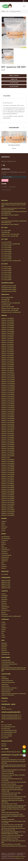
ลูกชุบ (3, 640)
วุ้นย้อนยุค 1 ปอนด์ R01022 (7, 357)
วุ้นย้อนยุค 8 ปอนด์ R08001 (7, 495)
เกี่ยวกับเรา (3, 853)
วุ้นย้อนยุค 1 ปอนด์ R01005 (7, 325)
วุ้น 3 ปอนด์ (4, 264)
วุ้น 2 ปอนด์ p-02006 (6, 253)
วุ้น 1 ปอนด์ (4, 227)
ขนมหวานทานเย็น (5, 674)
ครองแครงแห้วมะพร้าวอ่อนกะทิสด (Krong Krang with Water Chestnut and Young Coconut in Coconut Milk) (13, 205)
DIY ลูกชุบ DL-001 (5, 728)
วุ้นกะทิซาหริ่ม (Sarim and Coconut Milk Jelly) (12, 824)
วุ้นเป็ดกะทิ (3, 544)
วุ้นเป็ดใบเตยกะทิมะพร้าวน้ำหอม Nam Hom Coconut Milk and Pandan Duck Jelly (13, 829)
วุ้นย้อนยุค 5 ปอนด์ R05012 (7, 480)
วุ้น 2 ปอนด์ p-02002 (6, 246)
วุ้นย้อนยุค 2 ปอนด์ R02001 (7, 413)
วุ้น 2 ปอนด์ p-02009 (6, 259)
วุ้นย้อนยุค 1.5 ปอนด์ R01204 (8, 379)
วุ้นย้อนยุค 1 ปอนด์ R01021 (7, 355)
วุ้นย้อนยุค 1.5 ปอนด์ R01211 (7, 392)
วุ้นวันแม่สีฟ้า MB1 (5, 232)
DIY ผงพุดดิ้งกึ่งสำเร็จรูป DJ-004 (9, 732)
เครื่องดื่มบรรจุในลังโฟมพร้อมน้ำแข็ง (10, 712)
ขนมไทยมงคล (5, 619)
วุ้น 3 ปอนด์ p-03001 (6, 266)
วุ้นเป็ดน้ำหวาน (4, 561)
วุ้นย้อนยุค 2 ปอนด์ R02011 (7, 431)
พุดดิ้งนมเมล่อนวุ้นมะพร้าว (7, 680)
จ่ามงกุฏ (3, 637)
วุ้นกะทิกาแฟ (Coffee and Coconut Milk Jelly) (12, 835)
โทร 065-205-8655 (14, 83)
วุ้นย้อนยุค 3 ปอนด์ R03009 (7, 456)
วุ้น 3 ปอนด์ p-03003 (6, 276)
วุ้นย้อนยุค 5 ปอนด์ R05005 (7, 467)
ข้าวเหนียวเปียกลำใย (5, 660)
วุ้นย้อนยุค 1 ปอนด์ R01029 (7, 370)
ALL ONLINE (4, 749)
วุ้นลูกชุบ (3, 530)
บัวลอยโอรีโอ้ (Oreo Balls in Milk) (9, 795)
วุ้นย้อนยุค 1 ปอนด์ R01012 (7, 338)
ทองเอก (3, 626)
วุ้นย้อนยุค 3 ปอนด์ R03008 (7, 454)
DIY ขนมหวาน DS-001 (6, 725)
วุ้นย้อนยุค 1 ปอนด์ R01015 (7, 344)
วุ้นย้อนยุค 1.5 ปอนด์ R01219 (7, 407)
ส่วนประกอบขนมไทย (6, 741)
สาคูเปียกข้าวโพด (5, 758)
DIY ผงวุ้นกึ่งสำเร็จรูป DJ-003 (8, 726)
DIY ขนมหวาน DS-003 (6, 736)
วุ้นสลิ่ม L (3, 542)
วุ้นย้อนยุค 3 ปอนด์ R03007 (7, 452)
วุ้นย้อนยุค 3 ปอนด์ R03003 (7, 444)
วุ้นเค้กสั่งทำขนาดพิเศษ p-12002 (8, 291)
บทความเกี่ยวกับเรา (11, 853)
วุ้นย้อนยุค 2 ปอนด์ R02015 (7, 439)
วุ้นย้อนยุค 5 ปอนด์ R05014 (7, 483)
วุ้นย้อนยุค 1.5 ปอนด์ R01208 (8, 387)
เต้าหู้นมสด (3, 677)
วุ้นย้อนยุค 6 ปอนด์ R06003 (7, 515)
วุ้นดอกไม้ (3, 529)
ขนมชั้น (3, 635)
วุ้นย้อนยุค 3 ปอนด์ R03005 (7, 448)
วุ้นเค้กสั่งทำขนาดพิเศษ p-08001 (8, 289)
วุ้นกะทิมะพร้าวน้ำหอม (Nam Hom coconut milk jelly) (13, 782)
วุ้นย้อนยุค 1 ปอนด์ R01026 (7, 365)
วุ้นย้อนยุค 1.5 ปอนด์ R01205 (8, 381)
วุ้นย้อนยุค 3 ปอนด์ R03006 (7, 450)
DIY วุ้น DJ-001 (4, 738)
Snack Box (5, 571)
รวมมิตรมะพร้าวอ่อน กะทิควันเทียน (9, 688)
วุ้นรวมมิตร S (4, 551)
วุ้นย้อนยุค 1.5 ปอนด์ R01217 (7, 404)
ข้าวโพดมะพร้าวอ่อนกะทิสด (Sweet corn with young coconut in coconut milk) (13, 209)
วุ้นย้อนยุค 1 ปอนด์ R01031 (7, 506)
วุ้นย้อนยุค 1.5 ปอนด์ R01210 (7, 391)
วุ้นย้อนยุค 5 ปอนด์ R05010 (7, 476)
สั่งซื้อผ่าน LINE (14, 79)
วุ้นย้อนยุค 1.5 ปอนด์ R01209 (8, 389)
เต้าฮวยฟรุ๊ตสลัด (5, 678)
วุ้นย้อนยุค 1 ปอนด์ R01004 (7, 324)
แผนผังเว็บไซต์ (19, 854)
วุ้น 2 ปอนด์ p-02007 (6, 255)
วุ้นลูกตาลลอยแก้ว (5, 686)
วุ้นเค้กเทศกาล (5, 294)
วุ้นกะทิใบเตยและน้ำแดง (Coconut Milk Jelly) (11, 798)
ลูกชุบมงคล (4, 603)
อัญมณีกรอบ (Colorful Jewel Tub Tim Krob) (11, 826)
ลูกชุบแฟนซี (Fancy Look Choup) (9, 804)
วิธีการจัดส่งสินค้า (12, 186)
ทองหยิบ (3, 622)
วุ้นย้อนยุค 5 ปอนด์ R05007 (7, 470)
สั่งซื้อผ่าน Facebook (14, 75)
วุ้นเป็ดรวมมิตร (4, 559)
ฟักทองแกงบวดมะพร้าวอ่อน (7, 773)
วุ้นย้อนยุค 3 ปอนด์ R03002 (7, 443)
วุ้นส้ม (2, 546)
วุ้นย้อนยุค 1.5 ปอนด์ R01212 (7, 394)
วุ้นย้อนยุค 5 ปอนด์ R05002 (7, 461)
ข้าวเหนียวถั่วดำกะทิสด (6, 777)
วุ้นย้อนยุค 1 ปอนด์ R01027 (7, 366)
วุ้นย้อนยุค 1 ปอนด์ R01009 (7, 333)
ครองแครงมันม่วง (5, 666)
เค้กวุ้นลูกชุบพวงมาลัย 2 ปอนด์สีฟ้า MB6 (10, 244)
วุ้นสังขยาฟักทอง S (5, 549)
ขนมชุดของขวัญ (5, 577)
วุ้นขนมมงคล (4, 527)
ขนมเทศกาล (4, 591)
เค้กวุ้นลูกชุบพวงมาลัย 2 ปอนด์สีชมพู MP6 (11, 260)
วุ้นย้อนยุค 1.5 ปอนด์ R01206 (8, 383)
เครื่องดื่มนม (4, 698)
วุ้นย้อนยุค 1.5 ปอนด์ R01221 (7, 411)
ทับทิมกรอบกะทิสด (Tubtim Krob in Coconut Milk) (13, 759)
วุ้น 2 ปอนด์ (4, 239)
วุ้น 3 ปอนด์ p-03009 (6, 279)
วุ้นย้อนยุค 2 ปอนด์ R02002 (7, 415)
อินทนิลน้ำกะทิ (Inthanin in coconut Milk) (11, 844)
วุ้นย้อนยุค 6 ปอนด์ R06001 (7, 485)
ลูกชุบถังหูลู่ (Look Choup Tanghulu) (9, 215)
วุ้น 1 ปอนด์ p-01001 (6, 230)
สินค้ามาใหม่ (4, 200)
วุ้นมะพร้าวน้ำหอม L (5, 536)
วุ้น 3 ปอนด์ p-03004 (6, 268)
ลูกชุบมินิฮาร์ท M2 (5, 301)
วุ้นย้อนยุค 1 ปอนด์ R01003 (7, 322)
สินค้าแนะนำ (4, 218)
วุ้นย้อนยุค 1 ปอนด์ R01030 (7, 372)
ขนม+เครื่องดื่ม (4, 574)
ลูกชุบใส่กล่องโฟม (5, 607)
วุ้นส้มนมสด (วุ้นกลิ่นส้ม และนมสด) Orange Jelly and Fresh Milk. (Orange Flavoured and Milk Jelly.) (13, 806)
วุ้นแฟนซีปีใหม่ (4, 595)
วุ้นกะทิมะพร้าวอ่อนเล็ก (6, 555)
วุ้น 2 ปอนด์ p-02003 (6, 247)
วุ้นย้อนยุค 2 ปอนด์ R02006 (7, 422)
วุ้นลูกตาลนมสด (4, 684)
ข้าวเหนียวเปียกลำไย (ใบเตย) (7, 662)
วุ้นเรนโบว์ (3, 568)
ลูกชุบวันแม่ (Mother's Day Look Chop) (10, 752)
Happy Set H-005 (5, 580)
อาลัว (2, 633)
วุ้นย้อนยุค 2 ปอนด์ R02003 (7, 417)
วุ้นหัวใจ (3, 523)
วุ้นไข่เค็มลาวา (4, 608)
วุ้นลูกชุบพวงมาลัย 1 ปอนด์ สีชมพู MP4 (10, 234)
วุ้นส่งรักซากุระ (4, 614)
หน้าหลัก (3, 11)
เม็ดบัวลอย (3, 744)
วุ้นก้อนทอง (4, 566)
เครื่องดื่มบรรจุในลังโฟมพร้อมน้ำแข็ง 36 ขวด (11, 719)
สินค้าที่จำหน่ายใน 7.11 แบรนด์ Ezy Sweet (12, 755)
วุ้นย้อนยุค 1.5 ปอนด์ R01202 (8, 376)
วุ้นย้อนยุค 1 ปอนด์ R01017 (7, 348)
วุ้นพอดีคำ (4, 518)
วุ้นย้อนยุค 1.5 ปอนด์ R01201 (7, 374)
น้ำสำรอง (3, 707)
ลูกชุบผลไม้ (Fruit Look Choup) (8, 784)
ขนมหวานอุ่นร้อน (5, 657)
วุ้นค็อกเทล (3, 521)
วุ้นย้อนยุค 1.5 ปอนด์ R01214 (7, 398)
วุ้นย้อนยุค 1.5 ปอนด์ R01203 (8, 378)
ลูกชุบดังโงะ (4, 601)
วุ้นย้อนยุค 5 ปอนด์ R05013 (7, 482)
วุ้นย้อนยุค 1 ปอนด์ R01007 (7, 329)
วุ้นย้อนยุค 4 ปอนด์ (5, 457)
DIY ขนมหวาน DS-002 (14, 145)
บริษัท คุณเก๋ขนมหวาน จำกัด (17, 856)
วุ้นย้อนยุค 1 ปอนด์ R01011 (7, 337)
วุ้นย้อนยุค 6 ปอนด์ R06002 (7, 487)
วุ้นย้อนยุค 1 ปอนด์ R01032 (7, 508)
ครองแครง (3, 746)
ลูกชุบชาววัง (4, 605)
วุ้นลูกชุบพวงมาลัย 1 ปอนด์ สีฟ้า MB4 (9, 236)
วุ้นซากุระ (3, 525)
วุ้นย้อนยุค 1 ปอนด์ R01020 (7, 353)
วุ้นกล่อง (3, 534)
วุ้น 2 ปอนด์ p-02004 (6, 249)
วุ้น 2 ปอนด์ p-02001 (6, 242)
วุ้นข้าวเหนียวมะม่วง (5, 610)
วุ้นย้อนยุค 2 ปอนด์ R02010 (7, 430)
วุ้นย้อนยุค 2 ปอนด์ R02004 (7, 418)
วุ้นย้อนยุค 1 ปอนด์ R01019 (7, 351)
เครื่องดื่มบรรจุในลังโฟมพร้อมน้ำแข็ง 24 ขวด (11, 717)
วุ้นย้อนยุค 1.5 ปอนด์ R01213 (7, 396)
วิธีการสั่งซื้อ (4, 186)
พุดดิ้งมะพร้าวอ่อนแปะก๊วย (7, 690)
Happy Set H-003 (5, 586)
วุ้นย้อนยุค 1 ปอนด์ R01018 (7, 350)
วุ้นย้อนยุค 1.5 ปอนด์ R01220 (8, 409)
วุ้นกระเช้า (3, 564)
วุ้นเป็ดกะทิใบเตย (5, 557)
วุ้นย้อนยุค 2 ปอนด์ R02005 (7, 420)
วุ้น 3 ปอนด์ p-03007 (6, 274)
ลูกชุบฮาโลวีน (4, 599)
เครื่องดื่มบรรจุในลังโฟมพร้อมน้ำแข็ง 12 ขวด (11, 715)
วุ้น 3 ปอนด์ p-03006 (6, 272)
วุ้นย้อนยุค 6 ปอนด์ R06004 (7, 489)
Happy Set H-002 (5, 584)
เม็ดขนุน (3, 631)
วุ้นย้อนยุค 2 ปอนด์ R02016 (7, 513)
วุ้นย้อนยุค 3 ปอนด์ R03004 (7, 446)
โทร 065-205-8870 (14, 86)
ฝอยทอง (3, 629)
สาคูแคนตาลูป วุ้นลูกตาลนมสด (8, 682)
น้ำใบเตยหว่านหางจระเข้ (6, 709)
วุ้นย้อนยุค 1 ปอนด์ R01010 (7, 335)
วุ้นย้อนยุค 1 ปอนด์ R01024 (7, 361)
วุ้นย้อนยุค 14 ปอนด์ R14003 (7, 504)
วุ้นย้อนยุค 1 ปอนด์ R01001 (7, 318)
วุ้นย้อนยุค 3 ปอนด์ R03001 (7, 441)
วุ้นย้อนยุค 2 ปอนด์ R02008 (7, 426)
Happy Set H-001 (5, 582)
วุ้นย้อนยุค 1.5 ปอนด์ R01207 (8, 385)
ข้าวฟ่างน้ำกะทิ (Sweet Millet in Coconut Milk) (12, 786)
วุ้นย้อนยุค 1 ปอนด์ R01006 (7, 327)
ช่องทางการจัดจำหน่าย (6, 189)
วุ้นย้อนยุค (4, 315)
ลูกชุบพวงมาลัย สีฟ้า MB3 (7, 297)
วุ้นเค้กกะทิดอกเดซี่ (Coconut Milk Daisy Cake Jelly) (13, 796)
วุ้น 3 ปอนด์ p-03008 (6, 278)
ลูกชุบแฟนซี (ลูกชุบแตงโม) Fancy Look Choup (12, 814)
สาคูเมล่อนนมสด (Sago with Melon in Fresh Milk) (13, 775)
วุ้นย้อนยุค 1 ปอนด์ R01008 (7, 331)
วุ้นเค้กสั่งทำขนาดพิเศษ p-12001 (8, 287)
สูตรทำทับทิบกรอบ (21, 853)
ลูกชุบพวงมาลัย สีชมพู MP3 (7, 306)
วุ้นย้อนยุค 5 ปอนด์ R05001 (7, 459)
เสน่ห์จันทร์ (3, 628)
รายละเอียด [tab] (6, 96)
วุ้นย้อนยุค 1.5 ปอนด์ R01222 (8, 509)
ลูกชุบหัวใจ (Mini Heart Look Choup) (10, 812)
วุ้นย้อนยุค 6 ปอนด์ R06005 (7, 491)
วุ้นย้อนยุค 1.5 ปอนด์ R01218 (7, 405)
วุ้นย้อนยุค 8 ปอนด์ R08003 (7, 498)
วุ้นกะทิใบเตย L (4, 540)
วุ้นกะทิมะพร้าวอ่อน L (6, 538)
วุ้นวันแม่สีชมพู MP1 (5, 305)
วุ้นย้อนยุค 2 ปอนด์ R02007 (7, 424)
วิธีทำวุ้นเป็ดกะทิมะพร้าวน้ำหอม (8, 854)
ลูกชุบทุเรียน (4, 597)
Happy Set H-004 (5, 588)
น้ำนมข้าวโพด (4, 701)
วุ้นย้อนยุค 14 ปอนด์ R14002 (7, 502)
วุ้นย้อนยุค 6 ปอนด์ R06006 (7, 493)
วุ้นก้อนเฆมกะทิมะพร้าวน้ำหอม (7, 819)
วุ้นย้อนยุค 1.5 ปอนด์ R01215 (7, 400)
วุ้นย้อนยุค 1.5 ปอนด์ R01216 (7, 402)
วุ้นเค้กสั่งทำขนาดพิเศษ (7, 283)
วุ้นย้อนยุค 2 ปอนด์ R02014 (7, 437)
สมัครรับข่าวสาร (5, 180)
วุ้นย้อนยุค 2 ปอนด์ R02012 (7, 433)
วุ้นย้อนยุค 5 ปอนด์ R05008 (7, 472)
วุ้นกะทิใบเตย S (4, 553)
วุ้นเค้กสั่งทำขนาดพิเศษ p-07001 (8, 286)
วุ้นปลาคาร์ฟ (4, 548)
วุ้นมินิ (2, 562)
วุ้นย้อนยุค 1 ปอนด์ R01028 (7, 368)
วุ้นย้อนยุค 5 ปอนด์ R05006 (7, 469)
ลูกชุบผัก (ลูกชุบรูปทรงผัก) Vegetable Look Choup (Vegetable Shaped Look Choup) (13, 832)
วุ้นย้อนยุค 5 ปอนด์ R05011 (7, 478)
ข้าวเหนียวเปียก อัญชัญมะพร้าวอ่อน (9, 664)
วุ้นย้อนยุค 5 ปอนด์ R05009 (7, 474)
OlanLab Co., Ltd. (20, 858)
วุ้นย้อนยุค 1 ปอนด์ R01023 (7, 359)
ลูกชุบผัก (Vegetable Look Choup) (9, 839)
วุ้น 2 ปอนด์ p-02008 (6, 257)
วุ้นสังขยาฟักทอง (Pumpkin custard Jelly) (11, 787)
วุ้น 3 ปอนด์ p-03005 (6, 270)
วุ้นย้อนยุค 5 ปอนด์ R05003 (7, 463)
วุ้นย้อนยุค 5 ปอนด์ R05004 (7, 465)
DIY (8, 11)
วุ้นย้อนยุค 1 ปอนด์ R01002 (7, 320)
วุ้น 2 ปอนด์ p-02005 (6, 251)
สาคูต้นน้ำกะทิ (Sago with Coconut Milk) (10, 793)
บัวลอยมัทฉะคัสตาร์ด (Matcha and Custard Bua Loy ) (13, 846)
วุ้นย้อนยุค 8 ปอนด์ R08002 (7, 496)
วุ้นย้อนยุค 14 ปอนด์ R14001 (7, 500)
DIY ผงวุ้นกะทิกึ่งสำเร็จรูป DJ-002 (9, 730)
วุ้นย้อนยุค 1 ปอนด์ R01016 (7, 346)
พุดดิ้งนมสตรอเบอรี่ (5, 691)
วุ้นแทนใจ (3, 612)
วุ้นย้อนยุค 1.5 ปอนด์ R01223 (8, 511)
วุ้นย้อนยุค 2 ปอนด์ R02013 (7, 435)
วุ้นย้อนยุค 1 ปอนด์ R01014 (7, 342)
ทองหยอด (3, 624)
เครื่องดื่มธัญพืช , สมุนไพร (8, 704)
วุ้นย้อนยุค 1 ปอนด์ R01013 (7, 340)
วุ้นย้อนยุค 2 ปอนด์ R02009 (7, 428)
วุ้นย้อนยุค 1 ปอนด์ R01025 (7, 363)
